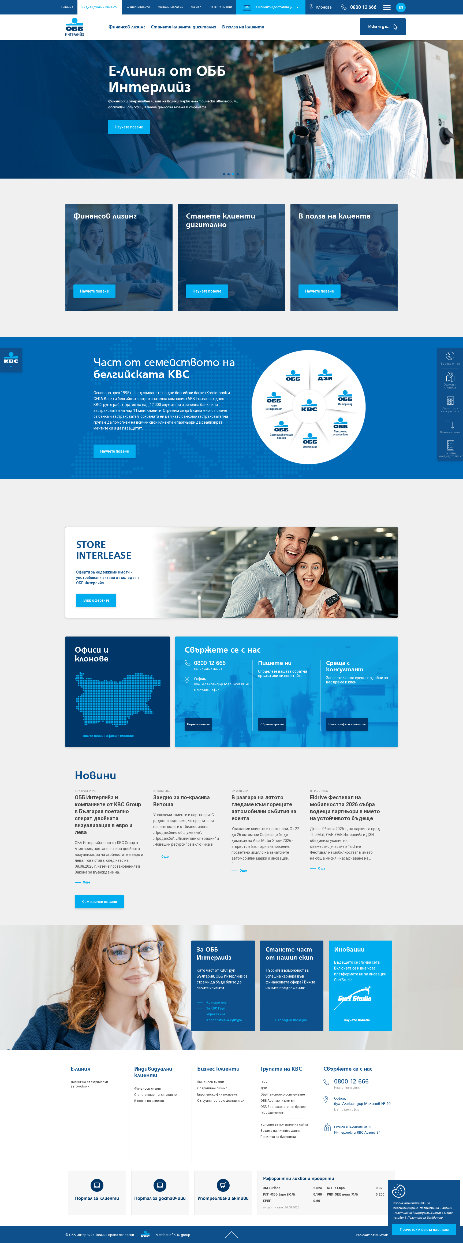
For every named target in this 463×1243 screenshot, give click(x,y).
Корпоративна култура (224, 1020)
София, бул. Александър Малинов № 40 (222, 684)
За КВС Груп (215, 1008)
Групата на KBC (281, 1069)
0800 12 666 (210, 665)
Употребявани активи (223, 1198)
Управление (215, 1014)
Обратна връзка (272, 724)
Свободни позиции (291, 1020)
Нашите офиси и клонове (347, 724)
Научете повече (129, 127)
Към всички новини (99, 902)
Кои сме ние (216, 1002)
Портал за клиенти (97, 1198)
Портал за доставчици (160, 1198)
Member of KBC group (172, 1235)
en (401, 7)
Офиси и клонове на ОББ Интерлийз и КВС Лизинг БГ (357, 1130)
